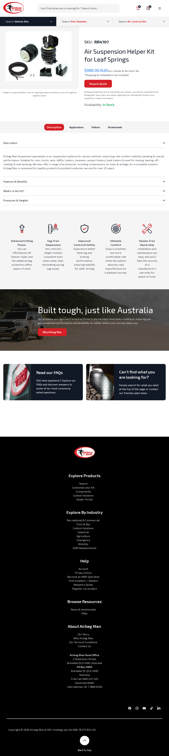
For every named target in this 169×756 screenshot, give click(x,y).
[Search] (116, 8)
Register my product (84, 588)
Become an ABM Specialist (83, 576)
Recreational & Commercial (83, 520)
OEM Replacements (84, 547)
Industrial (83, 532)
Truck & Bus (83, 524)
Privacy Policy (83, 572)
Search (83, 483)
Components (83, 491)
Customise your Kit (83, 487)
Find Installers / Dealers (83, 580)
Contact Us (84, 646)
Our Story (83, 634)
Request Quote (98, 83)
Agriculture (83, 536)
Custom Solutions (83, 495)
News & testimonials (83, 609)
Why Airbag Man (52, 332)
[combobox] (78, 8)
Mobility (83, 544)
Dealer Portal (84, 499)
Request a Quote (83, 584)
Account (83, 568)
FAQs (84, 613)
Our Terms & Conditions (83, 642)
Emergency (83, 540)
